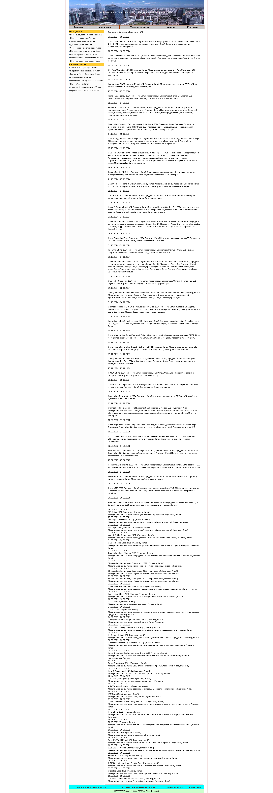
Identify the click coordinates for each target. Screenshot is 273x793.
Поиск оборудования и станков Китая (86, 35)
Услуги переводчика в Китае (82, 41)
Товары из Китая (139, 27)
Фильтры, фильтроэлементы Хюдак (85, 87)
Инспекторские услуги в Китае (83, 54)
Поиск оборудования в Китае (91, 787)
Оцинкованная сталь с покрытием (84, 90)
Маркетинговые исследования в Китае (86, 58)
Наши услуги (104, 27)
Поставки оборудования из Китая (138, 787)
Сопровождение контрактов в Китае (85, 48)
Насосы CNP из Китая (79, 84)
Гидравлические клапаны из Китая (85, 71)
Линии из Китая (175, 787)
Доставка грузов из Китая (81, 45)
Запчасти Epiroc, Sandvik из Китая (85, 74)
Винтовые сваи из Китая (80, 77)
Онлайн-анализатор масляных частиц (86, 81)
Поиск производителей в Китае (83, 38)
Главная (78, 27)
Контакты (192, 27)
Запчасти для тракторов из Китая (84, 67)
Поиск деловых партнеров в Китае (85, 61)
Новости (170, 27)
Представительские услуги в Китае (85, 51)
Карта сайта (195, 787)
